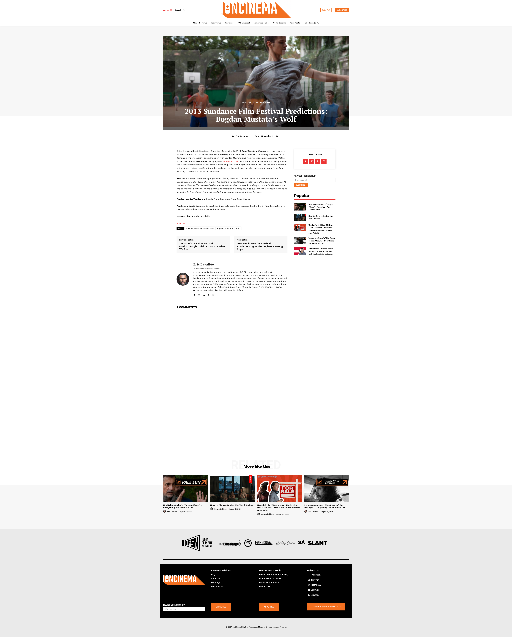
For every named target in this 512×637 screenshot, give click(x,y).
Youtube (315, 590)
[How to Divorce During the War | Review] (300, 217)
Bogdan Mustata (225, 228)
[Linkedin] (204, 295)
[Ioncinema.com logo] (184, 580)
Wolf (238, 228)
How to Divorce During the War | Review (231, 505)
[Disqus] (232, 345)
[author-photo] (165, 511)
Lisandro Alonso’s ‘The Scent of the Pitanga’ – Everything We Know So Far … (322, 241)
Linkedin (315, 595)
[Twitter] (213, 295)
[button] (180, 10)
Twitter (315, 580)
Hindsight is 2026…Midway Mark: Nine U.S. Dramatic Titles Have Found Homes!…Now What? (321, 229)
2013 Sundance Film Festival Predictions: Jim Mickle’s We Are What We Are (202, 246)
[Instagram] (199, 295)
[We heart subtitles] (256, 9)
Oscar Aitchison (220, 509)
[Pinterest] (208, 295)
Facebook (316, 575)
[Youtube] (309, 590)
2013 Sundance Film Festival (200, 228)
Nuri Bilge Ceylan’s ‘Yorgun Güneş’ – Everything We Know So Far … (321, 207)
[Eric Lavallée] (183, 279)
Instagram (316, 585)
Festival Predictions (256, 103)
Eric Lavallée (242, 136)
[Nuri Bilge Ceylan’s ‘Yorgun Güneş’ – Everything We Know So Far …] (300, 207)
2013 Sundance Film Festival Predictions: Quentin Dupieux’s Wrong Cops (260, 246)
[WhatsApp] (324, 161)
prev (179, 223)
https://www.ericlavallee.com (206, 268)
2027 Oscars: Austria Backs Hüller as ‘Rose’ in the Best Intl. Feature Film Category (321, 251)
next (184, 223)
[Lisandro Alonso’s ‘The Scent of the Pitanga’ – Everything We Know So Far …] (300, 240)
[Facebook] (194, 295)
